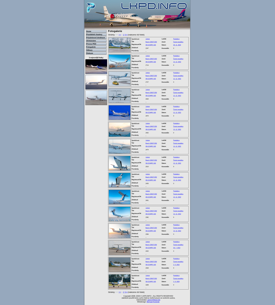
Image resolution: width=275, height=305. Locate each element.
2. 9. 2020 (176, 281)
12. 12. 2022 (177, 79)
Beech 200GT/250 (151, 42)
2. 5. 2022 (176, 264)
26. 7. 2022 (176, 248)
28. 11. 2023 (177, 45)
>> (120, 35)
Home (88, 31)
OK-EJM (148, 45)
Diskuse (89, 53)
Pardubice (176, 39)
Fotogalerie (91, 47)
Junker (148, 39)
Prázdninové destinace (95, 38)
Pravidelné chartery (94, 34)
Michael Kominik (153, 302)
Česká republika (178, 42)
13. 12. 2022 (177, 62)
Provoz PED (91, 44)
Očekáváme (91, 41)
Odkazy (89, 50)
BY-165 (153, 45)
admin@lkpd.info (153, 300)
